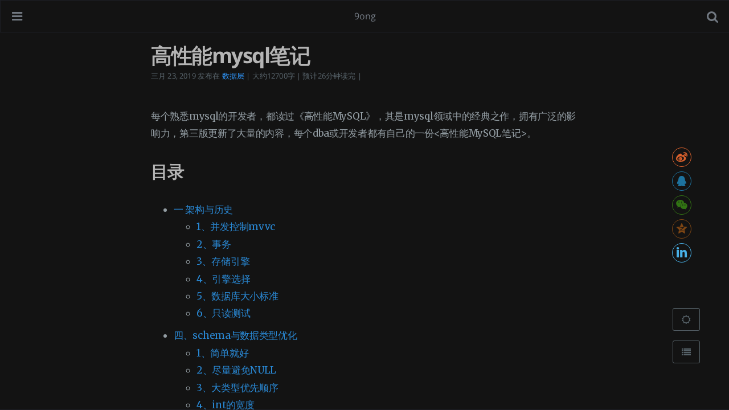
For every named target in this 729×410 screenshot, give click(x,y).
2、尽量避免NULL (236, 370)
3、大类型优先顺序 (237, 388)
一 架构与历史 (203, 209)
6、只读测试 (223, 313)
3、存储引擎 (222, 261)
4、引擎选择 (223, 279)
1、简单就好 (222, 353)
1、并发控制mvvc (235, 226)
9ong (365, 16)
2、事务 (213, 244)
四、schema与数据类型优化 (235, 335)
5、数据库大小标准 (237, 296)
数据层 (233, 76)
